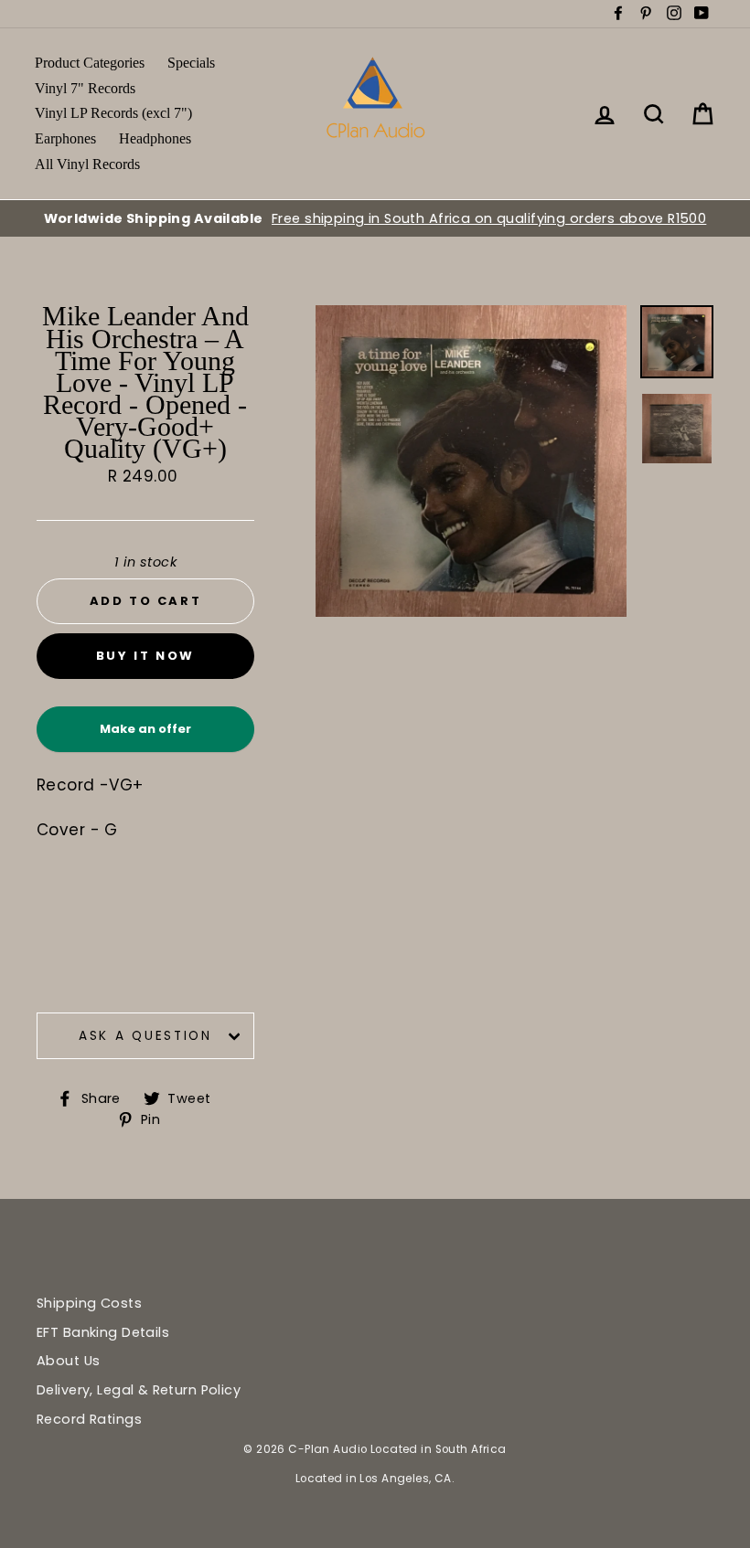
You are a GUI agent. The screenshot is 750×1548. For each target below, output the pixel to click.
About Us (68, 1361)
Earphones (65, 138)
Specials (191, 62)
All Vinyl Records (87, 164)
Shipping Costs (89, 1303)
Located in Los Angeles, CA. (375, 1478)
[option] (375, 218)
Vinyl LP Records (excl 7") (113, 113)
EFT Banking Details (103, 1332)
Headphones (155, 138)
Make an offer (145, 736)
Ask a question (145, 1035)
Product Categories (90, 62)
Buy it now (145, 655)
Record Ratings (89, 1419)
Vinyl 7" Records (85, 88)
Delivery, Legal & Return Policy (139, 1390)
